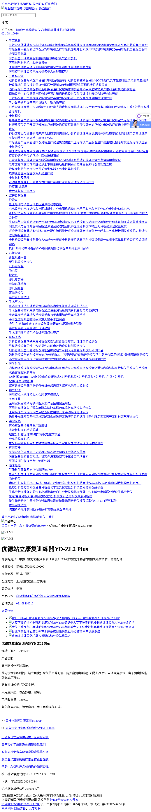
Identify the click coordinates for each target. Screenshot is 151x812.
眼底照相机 (82, 84)
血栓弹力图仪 (29, 491)
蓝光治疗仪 (16, 292)
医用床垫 (15, 399)
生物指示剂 (28, 460)
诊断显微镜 (28, 319)
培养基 (33, 430)
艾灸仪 (64, 151)
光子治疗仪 (28, 191)
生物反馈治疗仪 (104, 120)
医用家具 (15, 403)
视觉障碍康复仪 (31, 160)
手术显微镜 (57, 319)
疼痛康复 (15, 120)
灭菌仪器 (15, 447)
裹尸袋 (46, 509)
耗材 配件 (142, 45)
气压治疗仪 (78, 142)
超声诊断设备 (18, 385)
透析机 (84, 306)
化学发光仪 (57, 487)
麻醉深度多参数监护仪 (35, 213)
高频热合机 (28, 483)
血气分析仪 (63, 491)
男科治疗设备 (18, 345)
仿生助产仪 (103, 354)
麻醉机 (72, 58)
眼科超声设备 (35, 80)
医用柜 (66, 403)
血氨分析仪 (36, 474)
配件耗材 (35, 416)
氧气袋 (86, 67)
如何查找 (43, 766)
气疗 (44, 182)
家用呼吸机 (92, 49)
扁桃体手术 (78, 315)
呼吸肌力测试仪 (137, 230)
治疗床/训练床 (18, 186)
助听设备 (26, 102)
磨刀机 (66, 483)
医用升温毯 (31, 124)
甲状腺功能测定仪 (41, 98)
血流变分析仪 (109, 474)
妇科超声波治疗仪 (38, 354)
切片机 (137, 483)
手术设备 (15, 310)
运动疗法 (76, 182)
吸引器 (77, 323)
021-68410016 (10, 33)
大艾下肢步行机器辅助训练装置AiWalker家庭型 (103, 627)
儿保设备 (15, 253)
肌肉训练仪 (125, 133)
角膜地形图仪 (20, 84)
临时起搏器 (57, 45)
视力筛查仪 (36, 84)
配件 (30, 381)
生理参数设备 (18, 222)
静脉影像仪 (48, 416)
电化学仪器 (53, 434)
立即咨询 (7, 610)
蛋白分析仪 (42, 487)
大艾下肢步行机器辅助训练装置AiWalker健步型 (103, 622)
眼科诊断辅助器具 (79, 80)
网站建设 (20, 808)
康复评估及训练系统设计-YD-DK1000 (30, 728)
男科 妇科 (15, 337)
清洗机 (39, 368)
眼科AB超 (59, 84)
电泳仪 (84, 443)
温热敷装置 (63, 142)
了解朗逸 (19, 744)
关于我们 (49, 517)
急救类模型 (42, 71)
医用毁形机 (39, 425)
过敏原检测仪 (50, 500)
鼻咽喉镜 (85, 368)
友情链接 (19, 759)
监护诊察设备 (18, 195)
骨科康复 (15, 169)
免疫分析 (15, 487)
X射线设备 (16, 376)
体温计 (84, 213)
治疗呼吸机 (63, 49)
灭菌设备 (15, 452)
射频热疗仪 (16, 124)
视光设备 (15, 93)
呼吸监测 (69, 30)
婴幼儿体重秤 (18, 284)
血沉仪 (122, 474)
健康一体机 (104, 239)
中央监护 (56, 213)
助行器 (92, 164)
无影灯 (45, 332)
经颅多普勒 (116, 222)
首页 (4, 517)
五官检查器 (81, 98)
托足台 (39, 328)
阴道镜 (19, 368)
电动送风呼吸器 (37, 67)
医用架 (57, 403)
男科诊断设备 (18, 341)
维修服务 (43, 752)
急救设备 (15, 45)
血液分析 (15, 474)
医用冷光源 (66, 368)
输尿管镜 (118, 368)
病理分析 (15, 483)
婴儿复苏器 (16, 279)
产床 (24, 412)
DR (25, 376)
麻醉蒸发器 (60, 58)
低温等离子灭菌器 (32, 452)
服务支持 (7, 752)
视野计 (69, 98)
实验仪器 (15, 421)
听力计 (45, 102)
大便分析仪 (34, 496)
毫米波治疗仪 (140, 354)
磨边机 (63, 93)
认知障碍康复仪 (90, 160)
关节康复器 (63, 169)
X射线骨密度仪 (41, 376)
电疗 (50, 182)
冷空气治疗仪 (124, 120)
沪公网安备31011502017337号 (20, 804)
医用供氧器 (75, 67)
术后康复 (15, 191)
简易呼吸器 (84, 45)
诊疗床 (31, 412)
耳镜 (47, 368)
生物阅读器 (42, 460)
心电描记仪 (28, 208)
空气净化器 (66, 456)
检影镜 (70, 84)
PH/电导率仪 (37, 434)
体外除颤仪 (28, 45)
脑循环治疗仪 (35, 222)
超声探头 (56, 385)
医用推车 (15, 407)
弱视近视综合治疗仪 (48, 89)
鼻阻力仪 (59, 98)
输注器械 (15, 416)
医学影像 (15, 363)
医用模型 (15, 71)
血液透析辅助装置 (29, 306)
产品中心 (13, 517)
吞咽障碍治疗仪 (48, 120)
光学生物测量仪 (120, 80)
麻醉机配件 (45, 58)
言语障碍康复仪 (110, 160)
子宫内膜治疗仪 (42, 359)
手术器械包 (28, 315)
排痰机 (58, 30)
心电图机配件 (48, 248)
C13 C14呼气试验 (105, 500)
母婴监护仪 (48, 350)
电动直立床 (104, 164)
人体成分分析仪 (51, 239)
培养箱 (28, 425)
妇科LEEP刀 (58, 354)
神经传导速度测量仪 (57, 222)
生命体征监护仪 (99, 213)
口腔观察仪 (119, 107)
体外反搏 (32, 226)
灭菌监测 (15, 460)
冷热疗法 (88, 182)
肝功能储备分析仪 (38, 385)
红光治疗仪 (134, 142)
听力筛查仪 (57, 102)
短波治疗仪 (60, 124)
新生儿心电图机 (57, 208)
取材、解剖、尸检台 (48, 483)
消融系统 (62, 310)
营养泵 (110, 416)
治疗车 (78, 407)
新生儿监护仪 (118, 213)
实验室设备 (16, 425)
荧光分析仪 (87, 487)
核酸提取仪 (87, 500)
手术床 (22, 328)
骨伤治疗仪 (28, 169)
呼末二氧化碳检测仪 (113, 230)
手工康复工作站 (42, 138)
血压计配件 (81, 248)
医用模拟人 (16, 394)
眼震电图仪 (36, 93)
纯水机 (39, 456)
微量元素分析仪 (90, 474)
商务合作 (7, 759)
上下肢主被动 (53, 164)
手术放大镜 (42, 319)
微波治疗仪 (45, 124)
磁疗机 (75, 169)
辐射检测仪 (95, 443)
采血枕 (55, 509)
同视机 (48, 80)
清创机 (59, 323)
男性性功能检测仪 (85, 341)
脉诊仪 (55, 151)
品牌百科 (26, 4)
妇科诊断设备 (18, 350)
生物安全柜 (28, 456)
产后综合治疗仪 (95, 142)
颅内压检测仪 (71, 213)
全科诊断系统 (71, 239)
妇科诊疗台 (95, 350)
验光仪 (113, 93)
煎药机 (73, 151)
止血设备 (40, 323)
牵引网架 (26, 138)
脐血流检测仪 (79, 226)
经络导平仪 (28, 151)
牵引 (38, 169)
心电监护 (112, 208)
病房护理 (15, 390)
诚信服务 (43, 737)
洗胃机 (72, 310)
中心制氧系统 (38, 62)
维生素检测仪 (32, 500)
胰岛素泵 (100, 416)
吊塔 (47, 328)
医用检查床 (42, 412)
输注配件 (88, 416)
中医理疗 (15, 151)
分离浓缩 (15, 438)
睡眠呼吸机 (122, 49)
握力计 (69, 133)
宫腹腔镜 (21, 372)
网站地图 (7, 808)
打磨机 (107, 107)
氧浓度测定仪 (91, 230)
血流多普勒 (131, 222)
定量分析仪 (72, 487)
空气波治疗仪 (29, 120)
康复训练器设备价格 (56, 596)
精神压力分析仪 (98, 226)
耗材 (24, 381)
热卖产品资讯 (10, 4)
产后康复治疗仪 (31, 142)
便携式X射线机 (61, 376)
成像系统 (29, 368)
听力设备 (15, 102)
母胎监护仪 (134, 213)
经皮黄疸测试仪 (19, 297)
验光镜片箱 (51, 93)
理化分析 (15, 434)
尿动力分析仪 (51, 496)
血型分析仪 (72, 474)
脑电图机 (65, 226)
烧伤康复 (15, 173)
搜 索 (4, 22)
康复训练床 (140, 133)
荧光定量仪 (63, 443)
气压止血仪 (131, 416)
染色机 (128, 483)
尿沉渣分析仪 (68, 496)
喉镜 (77, 368)
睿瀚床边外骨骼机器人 (56, 635)
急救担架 (106, 45)
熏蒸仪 (99, 151)
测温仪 (113, 226)
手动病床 (71, 412)
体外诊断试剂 (18, 505)
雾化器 (22, 53)
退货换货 (31, 752)
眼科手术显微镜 (90, 89)
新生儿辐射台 (18, 257)
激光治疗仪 (92, 124)
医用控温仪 (28, 173)
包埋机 (110, 483)
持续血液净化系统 (53, 306)
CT (29, 376)
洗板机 (92, 483)
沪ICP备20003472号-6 (64, 799)
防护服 (37, 509)
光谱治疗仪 (88, 354)
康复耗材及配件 (19, 177)
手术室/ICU (16, 301)
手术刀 (48, 315)
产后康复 (15, 142)
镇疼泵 (25, 416)
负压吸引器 (119, 45)
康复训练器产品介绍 (29, 596)
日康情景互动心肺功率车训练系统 (78, 631)
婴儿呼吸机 (78, 49)
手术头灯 (35, 332)
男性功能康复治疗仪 (54, 345)
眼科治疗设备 (18, 89)
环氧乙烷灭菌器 (54, 452)
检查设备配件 (30, 248)
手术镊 (39, 315)
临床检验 (15, 465)
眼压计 (48, 84)
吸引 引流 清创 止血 (22, 323)
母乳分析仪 (34, 350)
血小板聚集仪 (47, 491)
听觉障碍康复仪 (51, 160)
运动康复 (15, 182)
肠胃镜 (31, 372)
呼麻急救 (15, 40)
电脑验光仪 (33, 30)
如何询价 (31, 766)
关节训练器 (48, 169)
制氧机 (25, 62)
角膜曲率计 (60, 80)
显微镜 (75, 443)
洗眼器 (31, 89)
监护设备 (15, 213)
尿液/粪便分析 (18, 496)
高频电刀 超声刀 (87, 310)
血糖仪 (95, 491)
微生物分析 (16, 500)
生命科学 (15, 443)
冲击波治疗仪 (109, 124)
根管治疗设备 (94, 107)
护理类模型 (28, 71)
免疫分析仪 (28, 487)
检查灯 (131, 239)
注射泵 (119, 416)
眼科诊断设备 (18, 80)
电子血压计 (28, 204)
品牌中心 (25, 517)
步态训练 (79, 133)
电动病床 (82, 412)
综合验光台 (101, 93)
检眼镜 (94, 84)
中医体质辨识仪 (48, 155)
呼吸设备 (15, 49)
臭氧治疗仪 (48, 142)
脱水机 (75, 483)
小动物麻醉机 (29, 58)
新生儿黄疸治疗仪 (20, 261)
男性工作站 (34, 345)
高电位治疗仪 (68, 120)
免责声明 (19, 752)
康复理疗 (15, 115)
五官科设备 (16, 76)
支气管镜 (138, 368)
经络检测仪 (22, 155)
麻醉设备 (15, 58)
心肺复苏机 (42, 45)
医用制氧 (15, 62)
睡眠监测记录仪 (48, 226)
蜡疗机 (33, 155)
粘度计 (25, 434)
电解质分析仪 (109, 491)
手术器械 (15, 315)
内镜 (12, 368)
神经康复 (15, 133)
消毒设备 (15, 456)
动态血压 (56, 204)
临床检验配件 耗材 (21, 509)
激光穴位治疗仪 (129, 151)
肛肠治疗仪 (45, 469)
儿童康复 (15, 160)
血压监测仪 (42, 204)
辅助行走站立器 (78, 164)
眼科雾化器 (128, 89)
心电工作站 (98, 208)
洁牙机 (81, 107)
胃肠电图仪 (36, 310)
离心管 (25, 430)
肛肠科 (13, 469)
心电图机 (47, 30)
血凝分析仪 (134, 474)
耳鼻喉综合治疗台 (100, 98)
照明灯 (25, 332)
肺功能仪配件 (47, 230)
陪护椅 (33, 403)
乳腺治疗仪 (98, 359)
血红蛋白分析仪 (54, 474)
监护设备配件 (65, 248)
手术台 (13, 328)
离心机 (25, 438)
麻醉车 (42, 407)
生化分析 (15, 491)
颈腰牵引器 (111, 151)
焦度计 (81, 93)
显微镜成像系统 (45, 443)
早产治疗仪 (73, 354)
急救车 (69, 407)
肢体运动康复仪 (107, 133)
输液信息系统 (73, 416)
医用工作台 (45, 403)
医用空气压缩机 (57, 67)
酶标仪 (98, 487)
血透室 (13, 306)
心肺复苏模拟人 (48, 394)
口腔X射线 (134, 107)
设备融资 (43, 759)
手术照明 (15, 332)
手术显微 (15, 319)
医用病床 (15, 412)
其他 (32, 133)
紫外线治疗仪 (44, 173)
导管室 (13, 199)
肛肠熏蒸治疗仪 (28, 469)
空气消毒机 (81, 456)
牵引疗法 (59, 182)
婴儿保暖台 (16, 288)
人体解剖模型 (59, 71)
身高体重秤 (119, 239)
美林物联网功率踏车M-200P (24, 720)
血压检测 (15, 204)
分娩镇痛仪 (84, 359)
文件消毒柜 (51, 456)
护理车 (33, 407)
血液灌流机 (72, 306)
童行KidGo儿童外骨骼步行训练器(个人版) (93, 618)
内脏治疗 (26, 164)
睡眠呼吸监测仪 (19, 235)
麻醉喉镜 (71, 45)
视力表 (89, 93)
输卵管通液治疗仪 (65, 359)
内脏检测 (38, 164)
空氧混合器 (137, 49)
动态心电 (124, 208)
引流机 (68, 323)
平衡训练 (15, 138)
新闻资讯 (37, 517)
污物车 (86, 407)
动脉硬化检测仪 (98, 222)
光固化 (72, 107)
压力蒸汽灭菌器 (75, 452)
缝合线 (66, 315)
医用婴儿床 (57, 412)
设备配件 (65, 509)
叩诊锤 (140, 239)
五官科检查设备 (19, 98)
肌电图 (22, 226)
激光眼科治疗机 (110, 89)
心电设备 (15, 208)
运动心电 (74, 208)
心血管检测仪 (79, 222)
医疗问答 (38, 4)
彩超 (85, 385)
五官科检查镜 (88, 239)
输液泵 (60, 416)
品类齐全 (31, 737)
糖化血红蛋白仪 (81, 491)
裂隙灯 (103, 84)
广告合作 (31, 759)
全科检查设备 (18, 239)
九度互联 (35, 808)
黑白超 (78, 385)
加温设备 (50, 310)
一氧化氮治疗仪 (31, 49)
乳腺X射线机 (79, 376)
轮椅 (65, 164)
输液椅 (25, 403)
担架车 (25, 407)
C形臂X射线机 (114, 376)
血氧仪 (122, 226)
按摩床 (39, 133)
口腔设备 (15, 107)
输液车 (51, 407)
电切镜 (54, 368)
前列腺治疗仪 (76, 345)
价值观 (29, 744)
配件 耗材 (15, 381)
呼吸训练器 (107, 49)
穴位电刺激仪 (86, 151)
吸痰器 (95, 45)
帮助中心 (7, 766)
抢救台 (13, 275)
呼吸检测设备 (18, 230)
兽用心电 (85, 208)
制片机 (119, 483)
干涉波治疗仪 (85, 120)
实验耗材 (15, 430)
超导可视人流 (65, 350)
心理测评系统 (71, 160)
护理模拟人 (31, 394)
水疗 (68, 182)
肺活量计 (62, 230)
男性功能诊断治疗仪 (60, 341)
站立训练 (91, 133)
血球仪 (25, 474)
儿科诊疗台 (16, 266)
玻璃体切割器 (71, 89)
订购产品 (19, 766)
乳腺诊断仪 (81, 350)
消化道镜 (97, 368)
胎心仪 (13, 270)
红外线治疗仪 (76, 124)
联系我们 (51, 4)
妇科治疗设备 (18, 354)
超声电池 (68, 385)
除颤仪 (20, 30)
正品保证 (7, 737)
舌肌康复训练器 (54, 133)
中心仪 (25, 93)
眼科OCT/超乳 (100, 80)
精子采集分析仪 (37, 341)
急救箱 (131, 45)
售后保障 (19, 737)
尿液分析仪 (84, 496)
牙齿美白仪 (28, 107)
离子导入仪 (43, 151)
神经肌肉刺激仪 (31, 182)
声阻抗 (36, 102)
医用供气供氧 (18, 67)
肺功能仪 (32, 230)
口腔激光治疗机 (57, 107)
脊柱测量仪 (34, 239)
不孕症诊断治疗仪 (20, 359)
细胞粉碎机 (28, 443)
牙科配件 (41, 107)
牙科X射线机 (96, 376)
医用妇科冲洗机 (120, 354)
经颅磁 (25, 133)
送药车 (60, 407)
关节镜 (128, 368)
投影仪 (72, 93)
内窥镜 (107, 368)
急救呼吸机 (48, 49)
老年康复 (15, 164)
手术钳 (57, 315)
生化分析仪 (125, 491)
